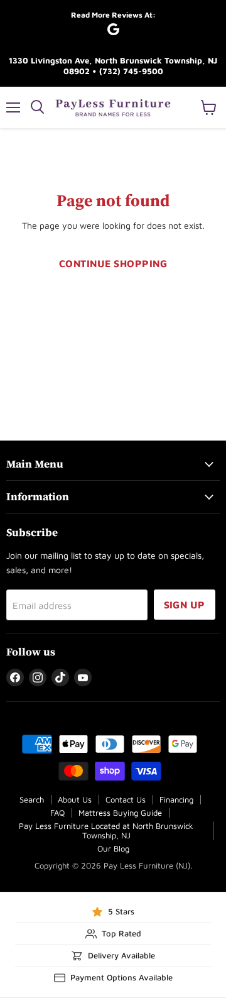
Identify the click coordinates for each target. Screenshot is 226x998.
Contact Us (125, 799)
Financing (176, 799)
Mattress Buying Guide (120, 813)
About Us (75, 799)
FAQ (57, 813)
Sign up (184, 604)
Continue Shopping (113, 263)
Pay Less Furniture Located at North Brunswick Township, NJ (106, 830)
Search (31, 799)
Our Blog (113, 848)
